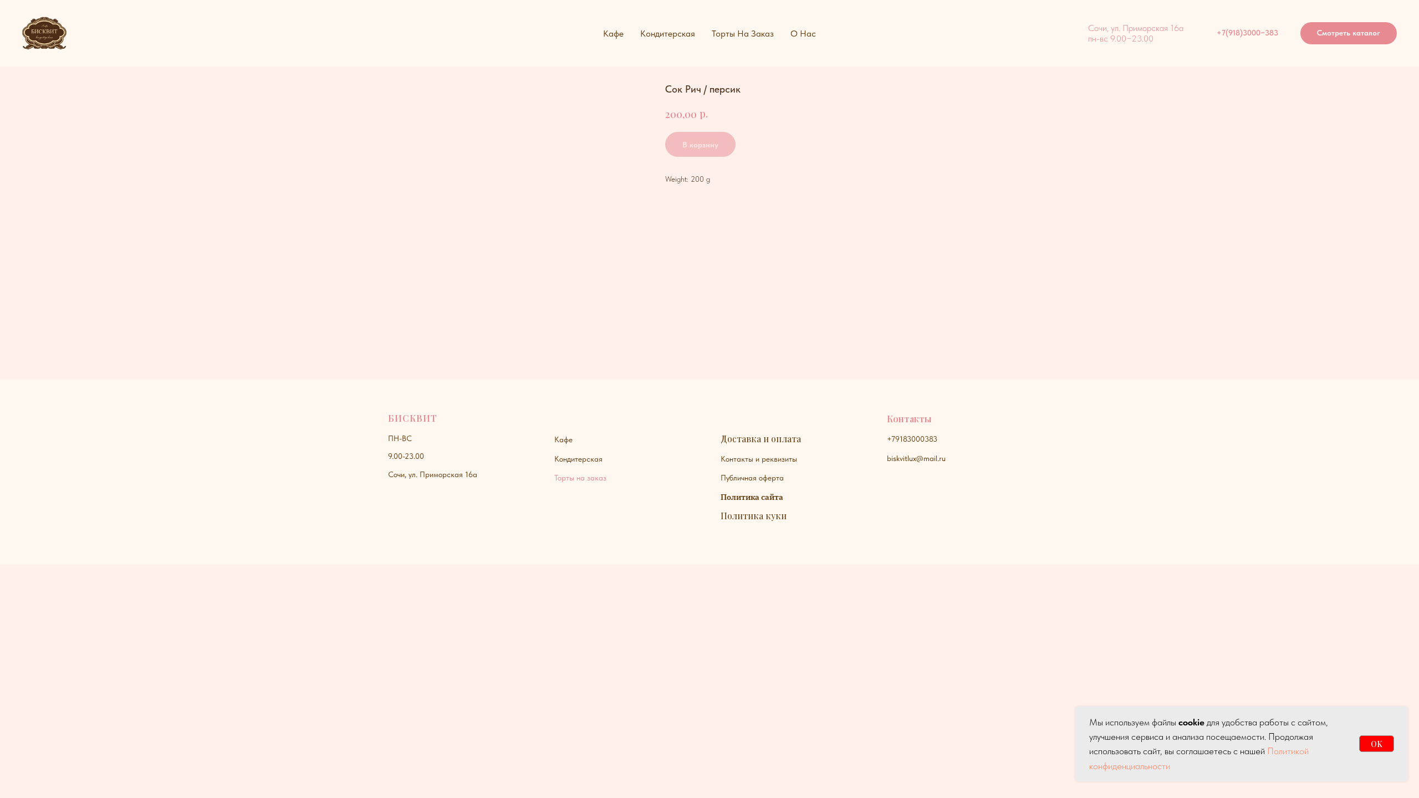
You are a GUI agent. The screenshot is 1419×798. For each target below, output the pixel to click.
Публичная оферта (752, 477)
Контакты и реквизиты (759, 458)
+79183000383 (912, 438)
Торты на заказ (580, 477)
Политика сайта (752, 497)
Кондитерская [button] (667, 33)
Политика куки (754, 515)
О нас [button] (803, 33)
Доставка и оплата (761, 438)
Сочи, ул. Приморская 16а (432, 474)
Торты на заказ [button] (743, 33)
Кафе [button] (613, 33)
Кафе (563, 439)
